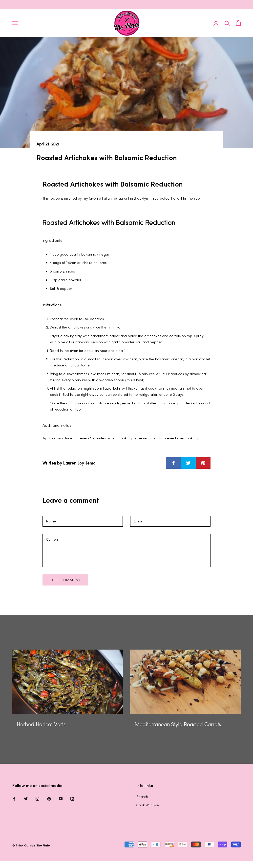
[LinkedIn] (72, 798)
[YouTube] (61, 798)
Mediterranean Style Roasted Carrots (178, 724)
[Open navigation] (15, 23)
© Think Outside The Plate (31, 845)
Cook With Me (147, 805)
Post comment (65, 580)
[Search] (227, 23)
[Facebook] (14, 798)
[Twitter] (26, 798)
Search (142, 796)
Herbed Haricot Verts (41, 724)
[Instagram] (37, 798)
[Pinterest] (49, 798)
